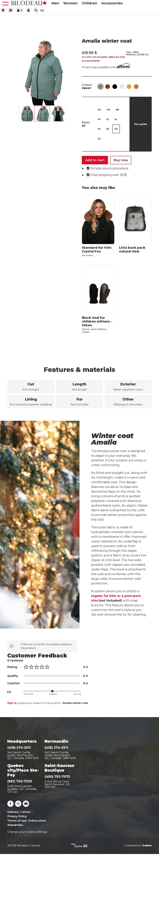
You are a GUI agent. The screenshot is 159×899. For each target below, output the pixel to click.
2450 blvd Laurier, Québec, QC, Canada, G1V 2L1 (22, 788)
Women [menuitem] (70, 3)
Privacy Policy (17, 816)
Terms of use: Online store (26, 820)
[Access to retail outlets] (3, 10)
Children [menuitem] (89, 3)
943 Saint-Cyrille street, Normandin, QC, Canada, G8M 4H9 (22, 755)
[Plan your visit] (11, 10)
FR (42, 10)
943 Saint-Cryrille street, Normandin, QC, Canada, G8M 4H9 (60, 755)
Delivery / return (19, 812)
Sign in (12, 703)
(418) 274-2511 (19, 748)
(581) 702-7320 (19, 781)
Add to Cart (94, 160)
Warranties (15, 825)
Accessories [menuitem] (112, 3)
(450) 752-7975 (57, 776)
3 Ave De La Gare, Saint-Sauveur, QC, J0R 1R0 (58, 784)
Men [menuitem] (55, 3)
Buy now (121, 160)
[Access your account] (28, 10)
